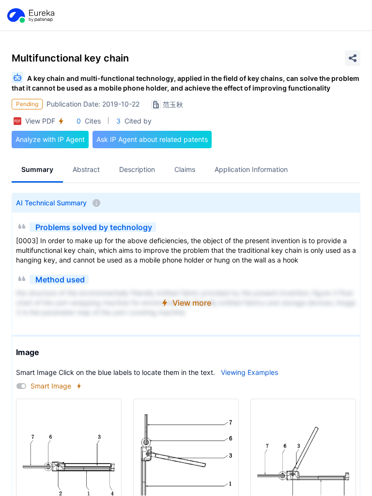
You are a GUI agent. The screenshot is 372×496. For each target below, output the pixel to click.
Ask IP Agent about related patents (152, 139)
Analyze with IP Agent (50, 139)
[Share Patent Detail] (352, 58)
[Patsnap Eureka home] (30, 15)
